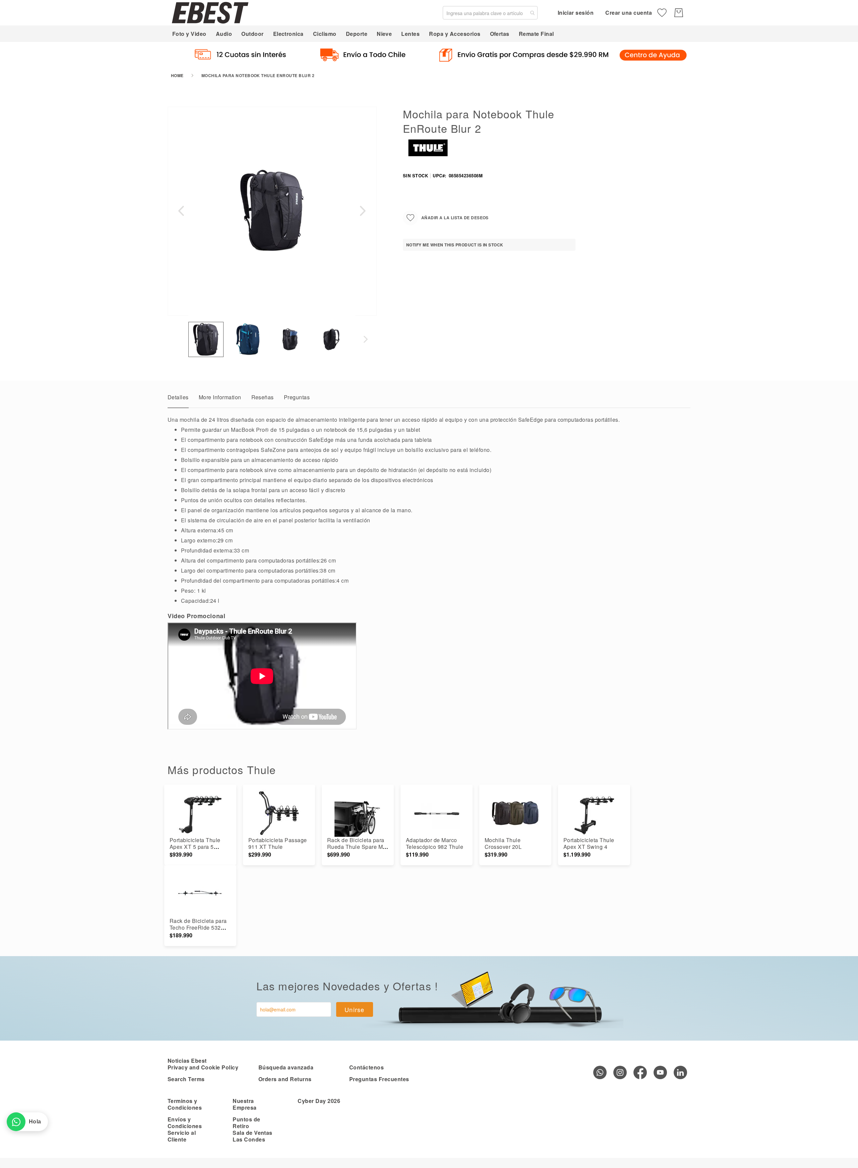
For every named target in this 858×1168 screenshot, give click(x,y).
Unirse (355, 1009)
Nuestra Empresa (244, 1104)
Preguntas (297, 397)
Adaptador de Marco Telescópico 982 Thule (434, 843)
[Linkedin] (680, 1072)
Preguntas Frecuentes (379, 1079)
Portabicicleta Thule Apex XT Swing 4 (588, 843)
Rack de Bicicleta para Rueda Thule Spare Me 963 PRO (356, 846)
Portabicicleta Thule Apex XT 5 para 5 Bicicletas (195, 846)
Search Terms (186, 1079)
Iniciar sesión (576, 12)
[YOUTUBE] (660, 1072)
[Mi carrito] (678, 12)
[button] (181, 211)
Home (177, 75)
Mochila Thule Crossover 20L (503, 843)
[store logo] (210, 12)
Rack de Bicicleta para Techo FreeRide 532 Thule (198, 927)
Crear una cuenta (628, 12)
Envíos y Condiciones (185, 1122)
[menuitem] (189, 33)
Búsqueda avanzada (285, 1067)
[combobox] (490, 12)
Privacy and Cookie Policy (203, 1067)
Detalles (178, 397)
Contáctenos (366, 1067)
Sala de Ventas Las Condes (252, 1136)
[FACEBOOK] (640, 1072)
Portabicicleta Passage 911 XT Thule (277, 843)
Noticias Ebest (187, 1060)
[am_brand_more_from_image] (200, 813)
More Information (220, 397)
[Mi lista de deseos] (662, 12)
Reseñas (262, 397)
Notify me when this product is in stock (454, 245)
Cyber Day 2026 (319, 1101)
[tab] (178, 399)
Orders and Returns (285, 1079)
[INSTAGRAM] (620, 1072)
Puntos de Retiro (246, 1122)
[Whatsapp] (600, 1072)
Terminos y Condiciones (185, 1104)
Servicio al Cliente (182, 1136)
